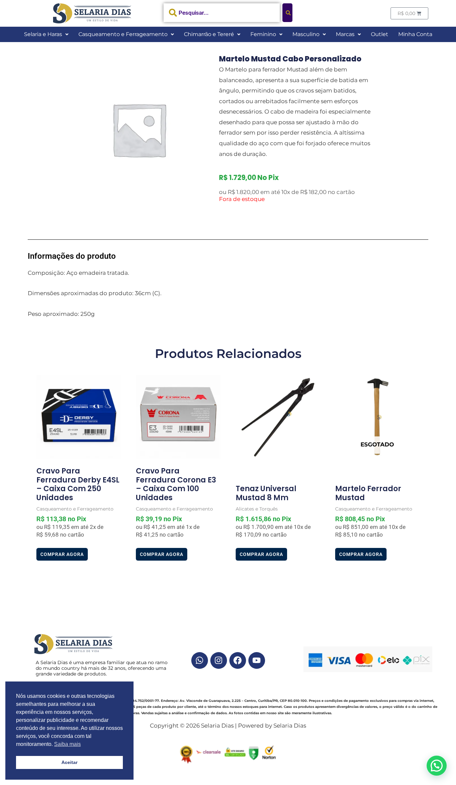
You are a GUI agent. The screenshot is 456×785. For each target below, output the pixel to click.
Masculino (305, 34)
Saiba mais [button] (67, 744)
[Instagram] (218, 660)
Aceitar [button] (69, 762)
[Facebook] (237, 660)
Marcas (345, 34)
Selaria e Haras (43, 34)
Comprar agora (62, 554)
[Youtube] (256, 660)
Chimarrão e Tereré (209, 34)
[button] (46, 34)
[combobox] (222, 12)
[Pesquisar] (287, 12)
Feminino (263, 34)
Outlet (379, 34)
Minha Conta (415, 34)
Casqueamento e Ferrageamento (123, 34)
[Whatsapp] (199, 660)
